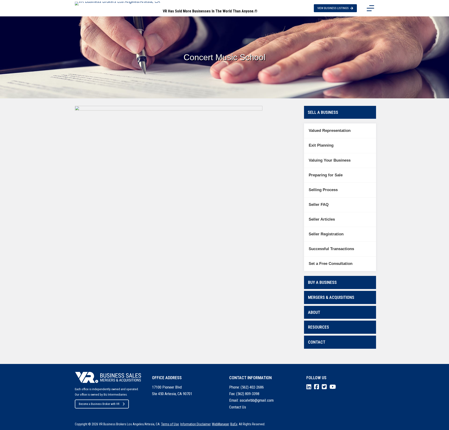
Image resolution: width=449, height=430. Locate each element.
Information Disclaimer (195, 424)
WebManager (220, 424)
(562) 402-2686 (252, 387)
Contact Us (237, 407)
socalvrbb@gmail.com (256, 400)
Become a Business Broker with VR (99, 404)
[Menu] (370, 8)
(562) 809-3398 (247, 393)
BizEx (233, 424)
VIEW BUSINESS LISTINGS (333, 8)
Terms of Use (170, 424)
